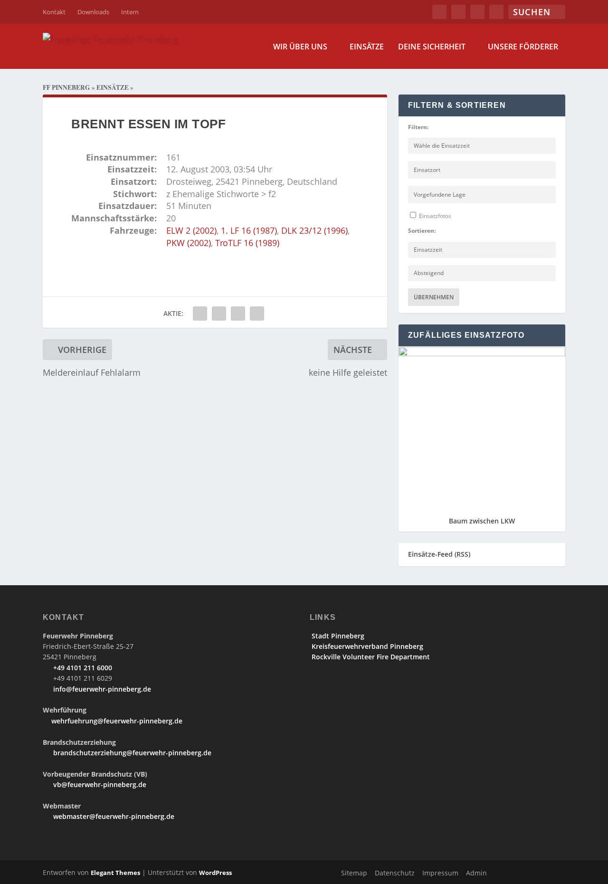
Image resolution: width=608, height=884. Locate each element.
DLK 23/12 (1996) (314, 230)
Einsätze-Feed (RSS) (439, 554)
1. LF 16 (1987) (249, 230)
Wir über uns (300, 47)
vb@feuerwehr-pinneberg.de (98, 784)
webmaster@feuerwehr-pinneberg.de (112, 816)
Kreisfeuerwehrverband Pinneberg (366, 646)
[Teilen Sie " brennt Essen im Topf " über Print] (256, 313)
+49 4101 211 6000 (81, 667)
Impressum (440, 872)
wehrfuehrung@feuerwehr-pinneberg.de (116, 720)
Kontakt (54, 12)
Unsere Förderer (523, 47)
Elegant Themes (115, 872)
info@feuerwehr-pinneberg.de (101, 689)
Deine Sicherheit (432, 47)
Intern (130, 12)
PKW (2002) (188, 242)
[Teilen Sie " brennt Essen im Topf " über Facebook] (199, 313)
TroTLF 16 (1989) (247, 242)
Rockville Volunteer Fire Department (370, 656)
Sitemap (354, 872)
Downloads (93, 12)
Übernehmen (434, 297)
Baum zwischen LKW (482, 520)
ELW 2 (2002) (191, 230)
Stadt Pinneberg (337, 635)
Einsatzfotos (434, 216)
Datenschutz (395, 872)
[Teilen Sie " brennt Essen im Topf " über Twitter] (218, 313)
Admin (476, 872)
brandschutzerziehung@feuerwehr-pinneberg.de (131, 752)
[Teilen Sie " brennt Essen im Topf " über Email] (237, 313)
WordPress (215, 872)
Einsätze (367, 47)
